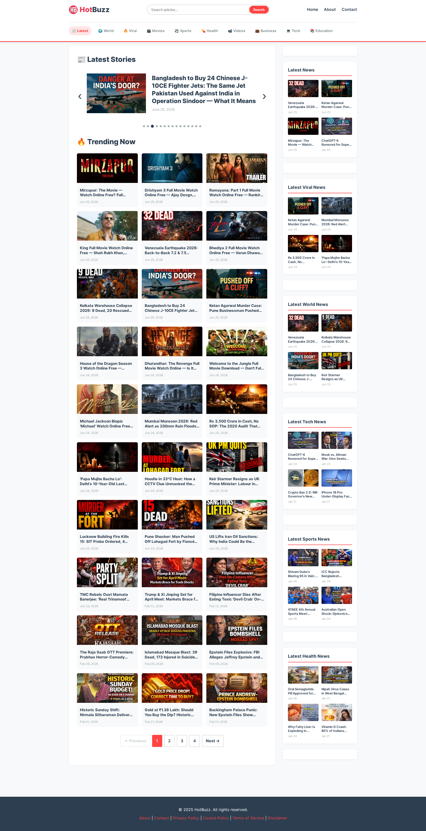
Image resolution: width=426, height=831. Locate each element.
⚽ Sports (183, 31)
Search (259, 10)
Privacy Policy (186, 817)
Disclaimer (277, 817)
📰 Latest (80, 31)
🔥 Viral (130, 31)
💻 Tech (293, 31)
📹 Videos (236, 31)
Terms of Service (248, 817)
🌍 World (106, 31)
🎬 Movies (156, 31)
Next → (213, 740)
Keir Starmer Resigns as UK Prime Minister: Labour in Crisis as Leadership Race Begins (200, 89)
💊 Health (209, 31)
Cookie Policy (216, 817)
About (330, 9)
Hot (95, 9)
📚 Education (321, 31)
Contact (349, 9)
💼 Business (265, 31)
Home (312, 9)
